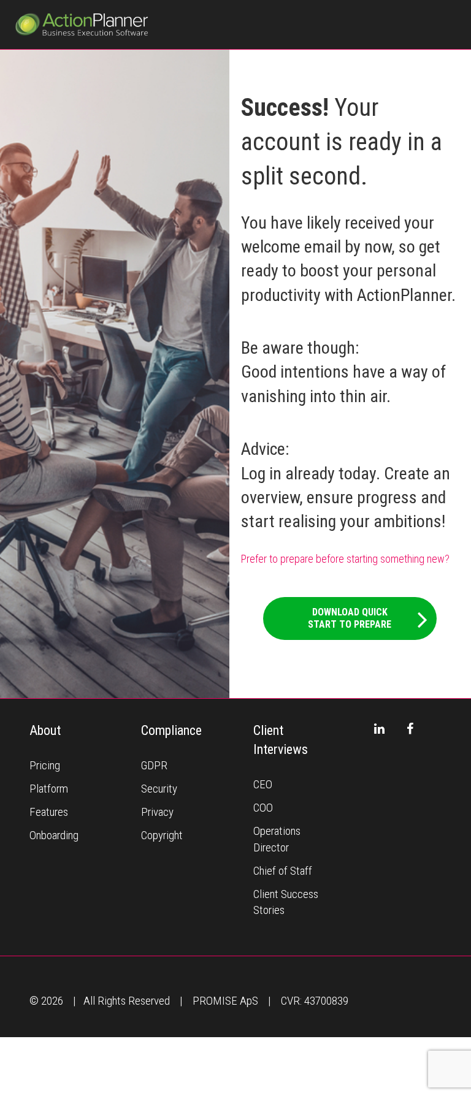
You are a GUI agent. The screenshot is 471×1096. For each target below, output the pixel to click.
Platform (48, 789)
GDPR (154, 765)
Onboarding (53, 835)
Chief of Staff (282, 871)
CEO (262, 784)
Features (48, 812)
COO (263, 808)
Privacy (157, 812)
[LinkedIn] (379, 729)
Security (159, 789)
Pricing (44, 765)
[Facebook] (409, 729)
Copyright (162, 835)
